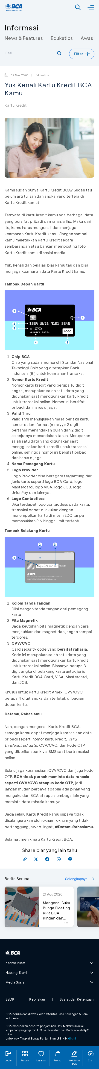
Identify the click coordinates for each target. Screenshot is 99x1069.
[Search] (78, 7)
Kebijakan (37, 999)
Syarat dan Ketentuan (76, 999)
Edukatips (62, 38)
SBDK (10, 999)
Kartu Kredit (16, 105)
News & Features (24, 38)
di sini (72, 1038)
